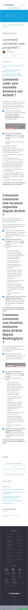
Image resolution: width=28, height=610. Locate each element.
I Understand (24, 609)
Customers (19, 540)
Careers (19, 549)
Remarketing (9, 555)
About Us (19, 543)
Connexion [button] (23, 5)
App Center (9, 558)
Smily (4, 25)
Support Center (18, 556)
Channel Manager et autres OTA (16, 25)
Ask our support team (18, 559)
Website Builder (9, 533)
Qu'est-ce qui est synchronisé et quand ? (13, 500)
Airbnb (6, 26)
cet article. (14, 222)
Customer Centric (9, 549)
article (18, 108)
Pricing (19, 537)
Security (19, 546)
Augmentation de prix (8, 503)
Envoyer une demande (14, 8)
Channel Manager (9, 537)
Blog (19, 533)
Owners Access (9, 552)
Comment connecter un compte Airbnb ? (13, 489)
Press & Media (19, 552)
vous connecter (10, 515)
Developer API (9, 562)
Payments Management (9, 540)
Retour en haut (6, 481)
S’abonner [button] (14, 56)
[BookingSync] (14, 593)
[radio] (14, 467)
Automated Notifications (9, 545)
